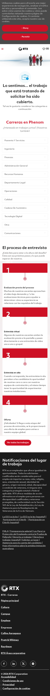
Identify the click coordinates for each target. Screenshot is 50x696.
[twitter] (23, 664)
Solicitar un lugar (30, 540)
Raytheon (6, 647)
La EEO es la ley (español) (32, 517)
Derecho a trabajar (22, 537)
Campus (5, 614)
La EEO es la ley (10, 517)
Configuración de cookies (16, 688)
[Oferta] (25, 415)
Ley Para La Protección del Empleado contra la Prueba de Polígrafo (24, 534)
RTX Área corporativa (13, 653)
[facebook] (4, 664)
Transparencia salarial (21, 531)
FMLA (5, 531)
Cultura (5, 607)
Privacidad (8, 685)
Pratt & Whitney (10, 640)
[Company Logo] (23, 49)
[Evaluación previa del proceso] (25, 284)
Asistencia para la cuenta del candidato (22, 543)
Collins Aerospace (11, 633)
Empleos (5, 620)
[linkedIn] (14, 664)
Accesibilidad (8, 677)
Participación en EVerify (14, 520)
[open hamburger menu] (2, 48)
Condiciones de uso (13, 681)
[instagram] (33, 664)
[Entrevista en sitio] (25, 371)
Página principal (10, 601)
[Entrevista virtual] (25, 327)
